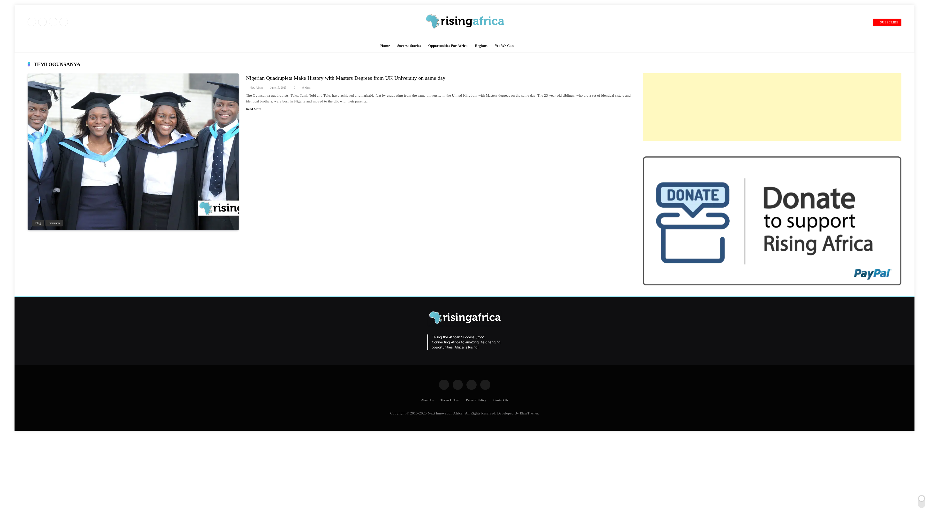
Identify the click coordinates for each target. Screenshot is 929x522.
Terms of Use (450, 400)
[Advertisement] (772, 107)
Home (385, 46)
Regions (481, 46)
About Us (427, 400)
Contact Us (500, 400)
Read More (253, 109)
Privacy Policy (476, 400)
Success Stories (409, 46)
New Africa (256, 87)
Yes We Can (504, 46)
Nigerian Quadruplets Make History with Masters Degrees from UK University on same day (345, 78)
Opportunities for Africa (448, 46)
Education (54, 223)
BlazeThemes (529, 413)
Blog (38, 223)
